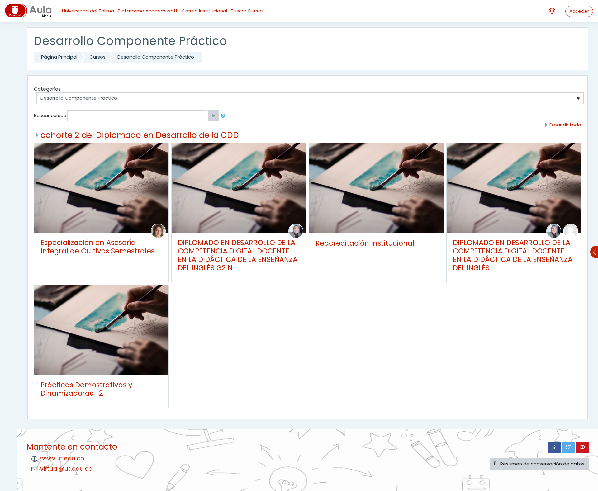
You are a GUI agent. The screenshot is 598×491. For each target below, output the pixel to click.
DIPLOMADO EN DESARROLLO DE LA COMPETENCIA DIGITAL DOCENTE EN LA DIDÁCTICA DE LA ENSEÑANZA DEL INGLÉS (512, 255)
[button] (224, 116)
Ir (213, 115)
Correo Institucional (204, 10)
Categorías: (48, 89)
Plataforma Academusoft (148, 10)
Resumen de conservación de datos (542, 463)
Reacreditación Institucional (365, 243)
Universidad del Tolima (88, 10)
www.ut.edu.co (62, 458)
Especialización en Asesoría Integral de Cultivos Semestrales (97, 247)
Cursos (97, 57)
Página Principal (59, 57)
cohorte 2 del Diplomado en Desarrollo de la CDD (139, 135)
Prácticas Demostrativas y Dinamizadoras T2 (86, 389)
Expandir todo (565, 124)
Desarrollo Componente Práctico (155, 57)
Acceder (579, 11)
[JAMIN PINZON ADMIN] (570, 230)
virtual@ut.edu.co (66, 469)
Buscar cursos (50, 115)
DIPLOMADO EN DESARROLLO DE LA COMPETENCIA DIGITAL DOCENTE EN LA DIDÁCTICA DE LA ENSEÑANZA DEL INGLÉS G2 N (237, 255)
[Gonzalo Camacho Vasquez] (295, 230)
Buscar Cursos (247, 10)
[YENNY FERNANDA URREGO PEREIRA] (158, 230)
